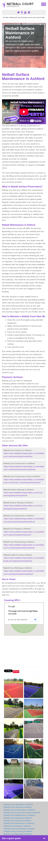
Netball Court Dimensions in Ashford (19, 823)
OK (35, 619)
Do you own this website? (17, 620)
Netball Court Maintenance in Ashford (19, 815)
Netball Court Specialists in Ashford (18, 804)
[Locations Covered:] (3, 4)
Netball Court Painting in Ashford (17, 820)
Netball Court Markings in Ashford (18, 834)
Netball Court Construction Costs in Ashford (22, 812)
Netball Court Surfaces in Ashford (18, 807)
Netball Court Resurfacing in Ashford (19, 829)
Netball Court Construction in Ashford (19, 810)
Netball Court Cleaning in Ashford (18, 818)
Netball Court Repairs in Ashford (17, 826)
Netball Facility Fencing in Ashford (18, 831)
